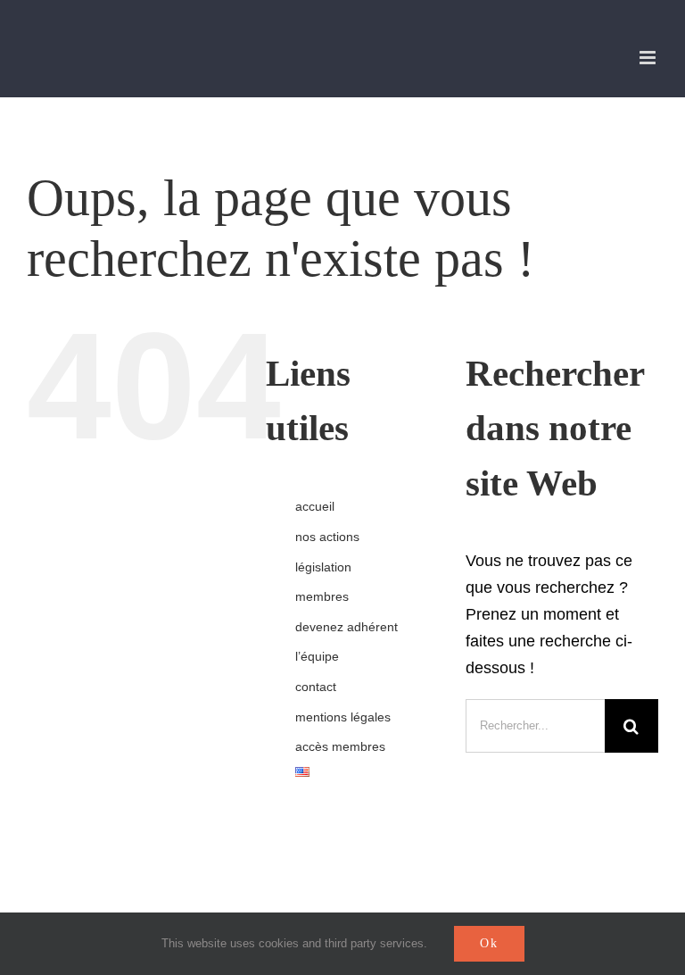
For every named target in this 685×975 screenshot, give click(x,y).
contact (315, 686)
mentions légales (343, 717)
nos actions (327, 536)
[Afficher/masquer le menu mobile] (649, 57)
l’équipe (317, 656)
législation (323, 567)
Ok (489, 943)
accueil (314, 506)
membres (322, 596)
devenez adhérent (346, 627)
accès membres (340, 746)
